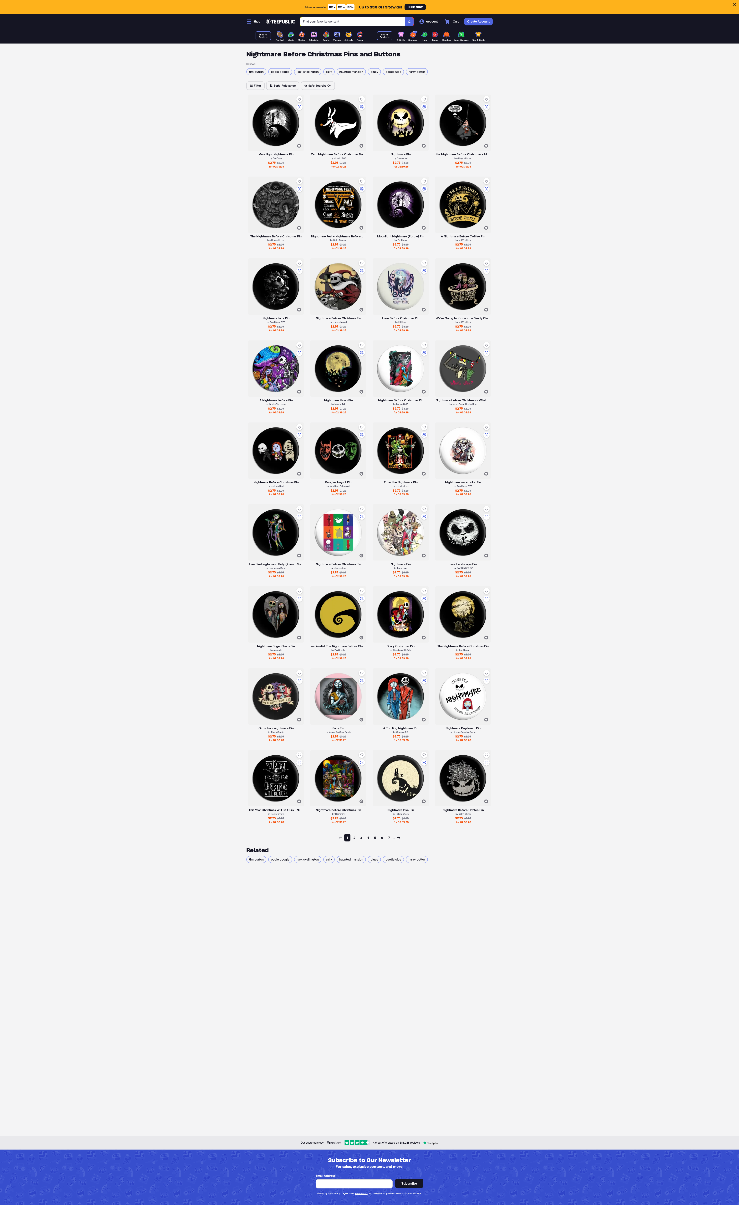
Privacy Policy (361, 1193)
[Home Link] (280, 21)
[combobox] (352, 21)
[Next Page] (398, 837)
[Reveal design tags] (299, 146)
